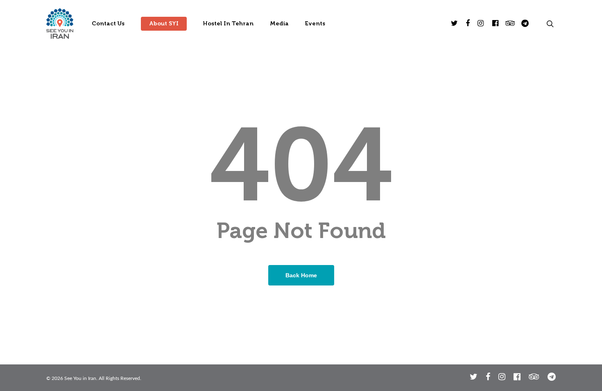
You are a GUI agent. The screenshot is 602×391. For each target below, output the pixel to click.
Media (279, 24)
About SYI (164, 24)
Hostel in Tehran (228, 24)
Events (315, 24)
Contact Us (108, 24)
